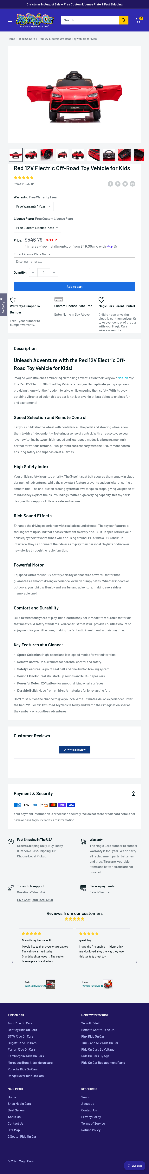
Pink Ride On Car (92, 1036)
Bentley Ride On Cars (22, 1030)
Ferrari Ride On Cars (22, 1049)
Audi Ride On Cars (20, 1023)
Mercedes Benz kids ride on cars (30, 1062)
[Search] (123, 20)
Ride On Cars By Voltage (97, 1049)
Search (86, 1097)
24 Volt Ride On (91, 1023)
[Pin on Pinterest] (117, 183)
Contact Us (15, 1123)
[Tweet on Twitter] (125, 183)
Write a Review (78, 751)
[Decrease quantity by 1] (33, 272)
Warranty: (36, 197)
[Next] (136, 961)
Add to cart (74, 286)
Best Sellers (16, 1110)
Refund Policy (90, 1130)
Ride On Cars (27, 38)
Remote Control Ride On (97, 1030)
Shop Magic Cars (19, 1103)
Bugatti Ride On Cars (22, 1043)
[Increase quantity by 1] (54, 272)
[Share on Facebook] (110, 183)
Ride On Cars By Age (95, 1056)
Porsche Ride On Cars (23, 1069)
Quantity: (20, 272)
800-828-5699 (42, 900)
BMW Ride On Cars (20, 1036)
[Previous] (12, 961)
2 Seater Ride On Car (22, 1136)
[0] (138, 20)
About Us (14, 1117)
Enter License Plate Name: (32, 254)
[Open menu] (10, 20)
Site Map (14, 1130)
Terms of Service (93, 1123)
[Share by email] (132, 183)
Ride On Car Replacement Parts (103, 1062)
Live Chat (23, 900)
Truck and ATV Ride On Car (99, 1043)
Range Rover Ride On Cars (26, 1076)
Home (11, 38)
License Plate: (43, 218)
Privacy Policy (91, 1117)
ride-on (123, 378)
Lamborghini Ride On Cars (26, 1056)
